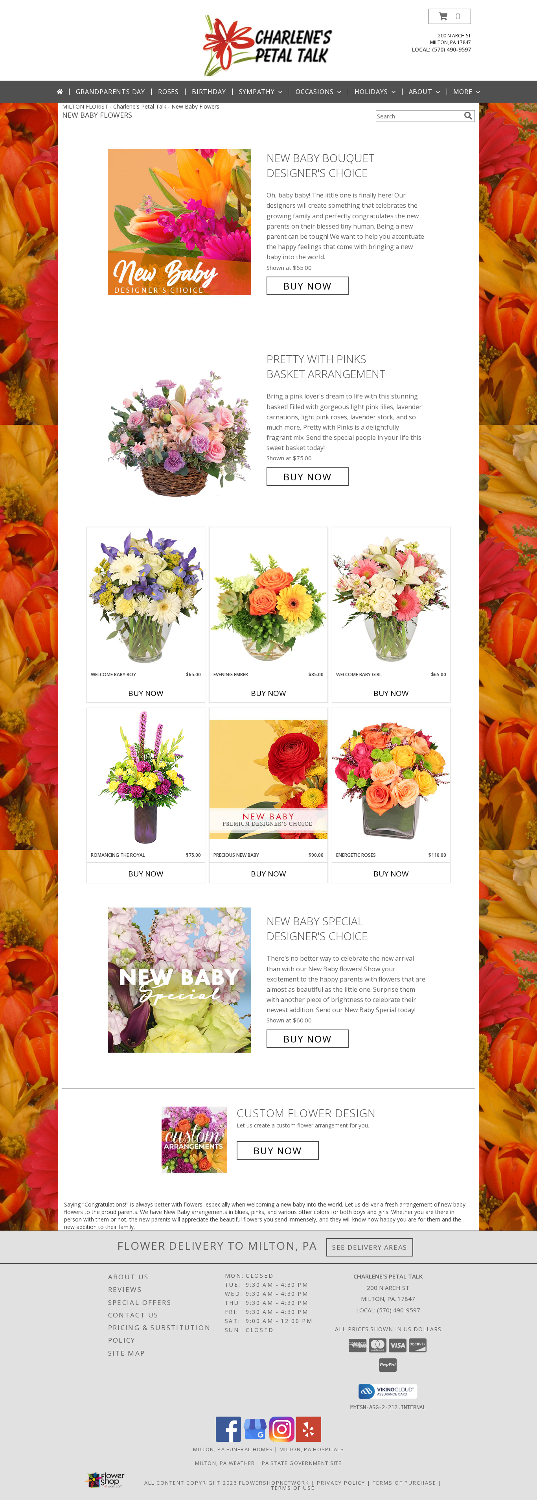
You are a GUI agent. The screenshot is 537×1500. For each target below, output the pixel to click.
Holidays (371, 91)
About (420, 91)
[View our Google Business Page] (255, 1439)
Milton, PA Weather (225, 1463)
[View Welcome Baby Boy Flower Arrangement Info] (146, 599)
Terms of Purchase (404, 1482)
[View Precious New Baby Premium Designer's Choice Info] (268, 779)
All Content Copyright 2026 (190, 1482)
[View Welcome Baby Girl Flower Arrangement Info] (391, 599)
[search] (468, 115)
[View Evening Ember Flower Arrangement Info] (268, 599)
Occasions (315, 91)
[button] (449, 16)
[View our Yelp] (308, 1439)
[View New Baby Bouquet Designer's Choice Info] (185, 222)
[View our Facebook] (228, 1439)
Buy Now (307, 285)
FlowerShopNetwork (274, 1482)
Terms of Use (293, 1487)
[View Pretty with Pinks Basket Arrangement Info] (185, 418)
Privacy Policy (341, 1482)
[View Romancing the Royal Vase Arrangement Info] (146, 779)
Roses (168, 91)
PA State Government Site (302, 1463)
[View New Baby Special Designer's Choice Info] (185, 980)
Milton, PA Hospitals (312, 1449)
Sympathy (257, 91)
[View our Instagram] (281, 1439)
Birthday (209, 91)
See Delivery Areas (369, 1247)
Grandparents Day (110, 91)
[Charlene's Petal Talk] (269, 44)
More (463, 91)
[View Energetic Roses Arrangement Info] (391, 779)
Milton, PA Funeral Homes (233, 1449)
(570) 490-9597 (451, 49)
